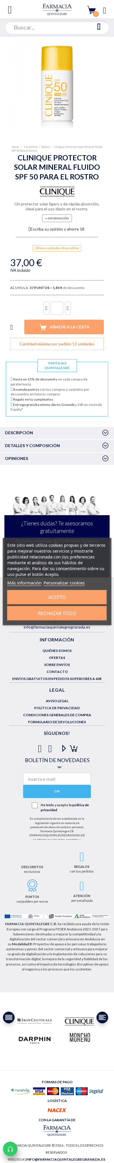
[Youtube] (61, 746)
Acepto (57, 597)
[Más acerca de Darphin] (35, 1039)
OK (57, 791)
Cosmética (30, 146)
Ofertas (57, 657)
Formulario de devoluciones (57, 722)
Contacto (57, 671)
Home (16, 146)
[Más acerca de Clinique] (79, 1021)
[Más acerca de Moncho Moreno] (79, 1037)
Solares (45, 146)
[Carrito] (91, 10)
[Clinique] (57, 190)
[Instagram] (72, 746)
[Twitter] (51, 746)
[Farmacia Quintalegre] (57, 9)
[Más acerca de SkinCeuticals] (35, 1021)
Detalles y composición (32, 445)
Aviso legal (57, 701)
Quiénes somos (57, 650)
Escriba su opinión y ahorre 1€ (57, 228)
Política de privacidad (57, 708)
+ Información (57, 218)
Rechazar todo (57, 613)
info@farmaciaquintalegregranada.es (57, 626)
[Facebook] (41, 746)
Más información (24, 583)
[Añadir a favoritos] (11, 326)
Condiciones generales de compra (57, 715)
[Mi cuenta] (104, 10)
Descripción (19, 432)
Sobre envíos (57, 664)
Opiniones (16, 458)
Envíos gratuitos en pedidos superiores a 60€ (57, 678)
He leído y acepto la (65, 807)
